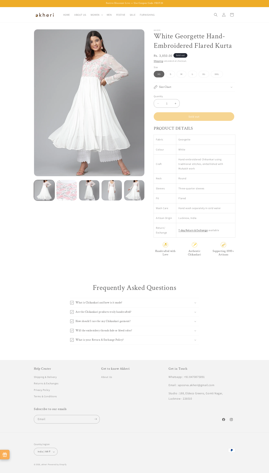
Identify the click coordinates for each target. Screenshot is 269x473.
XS (161, 74)
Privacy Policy (42, 390)
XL (205, 74)
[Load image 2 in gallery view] (66, 190)
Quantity (158, 96)
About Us (106, 377)
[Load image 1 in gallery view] (44, 190)
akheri (44, 464)
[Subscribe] (95, 419)
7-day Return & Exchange (193, 230)
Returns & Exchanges (46, 383)
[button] (96, 15)
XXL (219, 74)
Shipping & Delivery (45, 377)
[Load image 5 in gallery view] (134, 190)
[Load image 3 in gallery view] (89, 190)
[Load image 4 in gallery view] (111, 190)
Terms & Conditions (45, 396)
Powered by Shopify (57, 464)
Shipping (158, 61)
